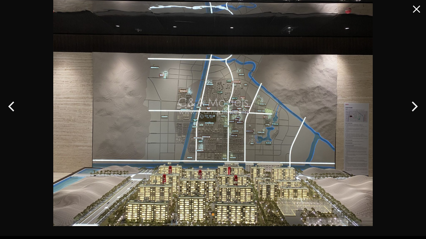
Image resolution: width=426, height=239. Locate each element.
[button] (11, 106)
